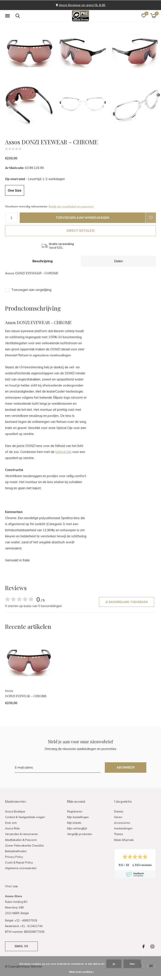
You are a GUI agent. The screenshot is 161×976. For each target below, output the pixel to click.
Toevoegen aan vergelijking (31, 290)
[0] (153, 15)
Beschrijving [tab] (42, 261)
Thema (118, 834)
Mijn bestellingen (78, 817)
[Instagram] (152, 946)
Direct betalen (80, 231)
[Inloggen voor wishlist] (150, 217)
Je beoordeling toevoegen (126, 602)
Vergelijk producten (79, 834)
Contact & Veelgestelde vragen (25, 817)
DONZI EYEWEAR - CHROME (26, 696)
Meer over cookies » (81, 971)
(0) (24, 149)
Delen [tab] (118, 261)
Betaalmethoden (16, 851)
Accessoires (122, 822)
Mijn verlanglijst (77, 828)
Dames (118, 811)
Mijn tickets (74, 822)
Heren (118, 817)
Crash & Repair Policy (19, 862)
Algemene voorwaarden (21, 868)
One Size (14, 190)
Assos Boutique (15, 811)
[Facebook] (143, 946)
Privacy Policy (14, 856)
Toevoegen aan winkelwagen (82, 218)
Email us (21, 946)
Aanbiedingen (123, 828)
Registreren (74, 811)
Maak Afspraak (124, 840)
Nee (132, 963)
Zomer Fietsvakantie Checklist (24, 845)
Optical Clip (63, 452)
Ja (114, 963)
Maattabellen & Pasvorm (21, 840)
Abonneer (126, 767)
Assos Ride (12, 828)
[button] (8, 16)
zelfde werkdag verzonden (96, 5)
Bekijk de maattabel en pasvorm (71, 206)
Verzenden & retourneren (21, 834)
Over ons (11, 822)
